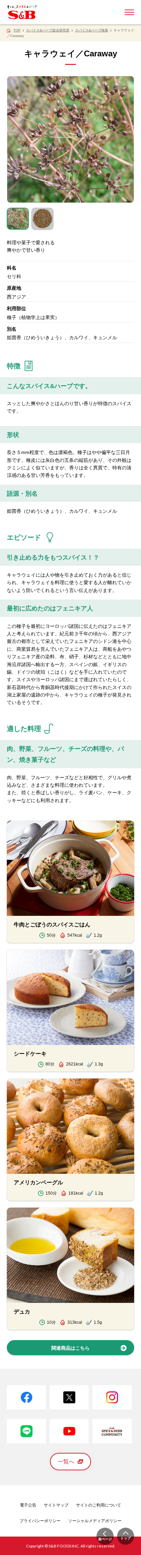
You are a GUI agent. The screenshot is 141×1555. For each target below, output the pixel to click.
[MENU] (129, 12)
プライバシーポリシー (40, 1520)
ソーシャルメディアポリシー (94, 1520)
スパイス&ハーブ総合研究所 (47, 30)
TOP (17, 30)
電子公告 (28, 1505)
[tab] (18, 219)
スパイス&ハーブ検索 (91, 30)
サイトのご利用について (98, 1505)
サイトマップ (56, 1505)
